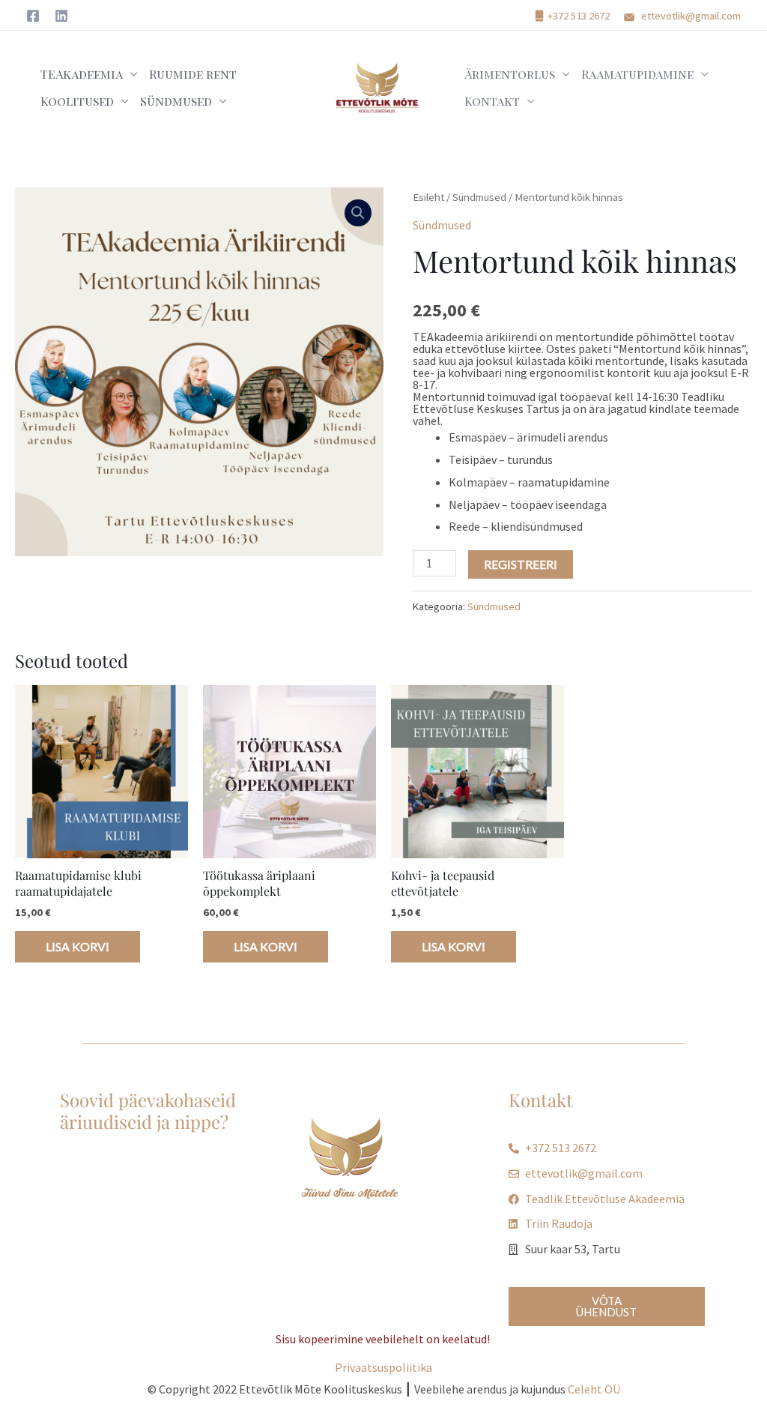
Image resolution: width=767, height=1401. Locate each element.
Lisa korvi (77, 946)
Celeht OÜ (594, 1389)
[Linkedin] (61, 15)
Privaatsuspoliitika (383, 1367)
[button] (358, 212)
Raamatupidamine (637, 74)
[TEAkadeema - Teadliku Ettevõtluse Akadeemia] (377, 86)
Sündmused (176, 101)
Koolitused (77, 101)
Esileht (428, 197)
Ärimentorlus (509, 74)
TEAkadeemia (81, 74)
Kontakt (492, 101)
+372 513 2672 (579, 15)
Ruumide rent (193, 74)
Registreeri (520, 564)
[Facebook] (33, 15)
